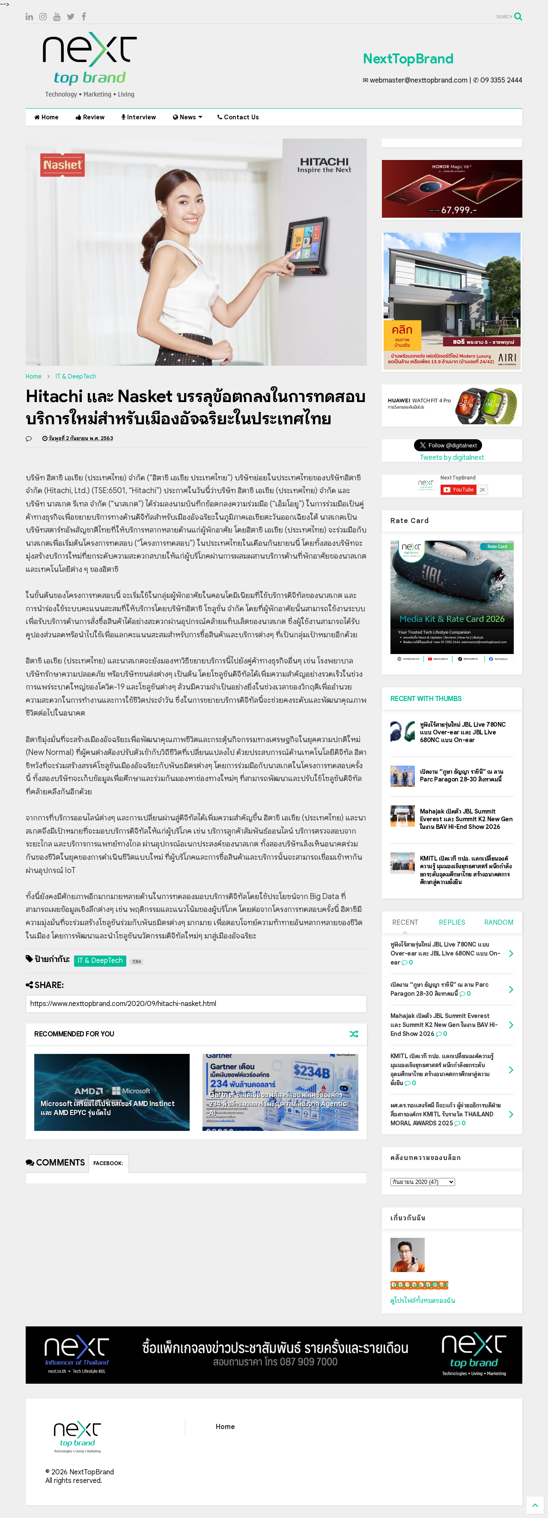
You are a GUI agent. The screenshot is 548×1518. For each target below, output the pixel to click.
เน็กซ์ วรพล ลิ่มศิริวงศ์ (419, 1285)
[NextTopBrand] (90, 97)
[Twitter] (71, 16)
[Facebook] (83, 16)
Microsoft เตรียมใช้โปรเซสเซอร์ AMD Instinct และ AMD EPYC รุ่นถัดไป (107, 1108)
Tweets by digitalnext (452, 457)
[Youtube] (56, 16)
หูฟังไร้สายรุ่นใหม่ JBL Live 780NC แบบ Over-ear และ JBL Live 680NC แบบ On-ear (463, 732)
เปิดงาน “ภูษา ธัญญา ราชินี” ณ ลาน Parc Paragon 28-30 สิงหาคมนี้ (461, 775)
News (187, 117)
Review (92, 117)
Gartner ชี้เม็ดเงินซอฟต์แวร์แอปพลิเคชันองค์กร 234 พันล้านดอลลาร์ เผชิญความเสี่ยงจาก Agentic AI (278, 1104)
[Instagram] (43, 16)
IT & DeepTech (76, 376)
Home (49, 117)
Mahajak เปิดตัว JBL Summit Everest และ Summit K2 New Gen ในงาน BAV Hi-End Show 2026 (466, 819)
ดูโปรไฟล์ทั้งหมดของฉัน (423, 1300)
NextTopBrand (408, 58)
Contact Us (240, 117)
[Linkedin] (29, 16)
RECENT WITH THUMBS (426, 699)
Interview (140, 117)
